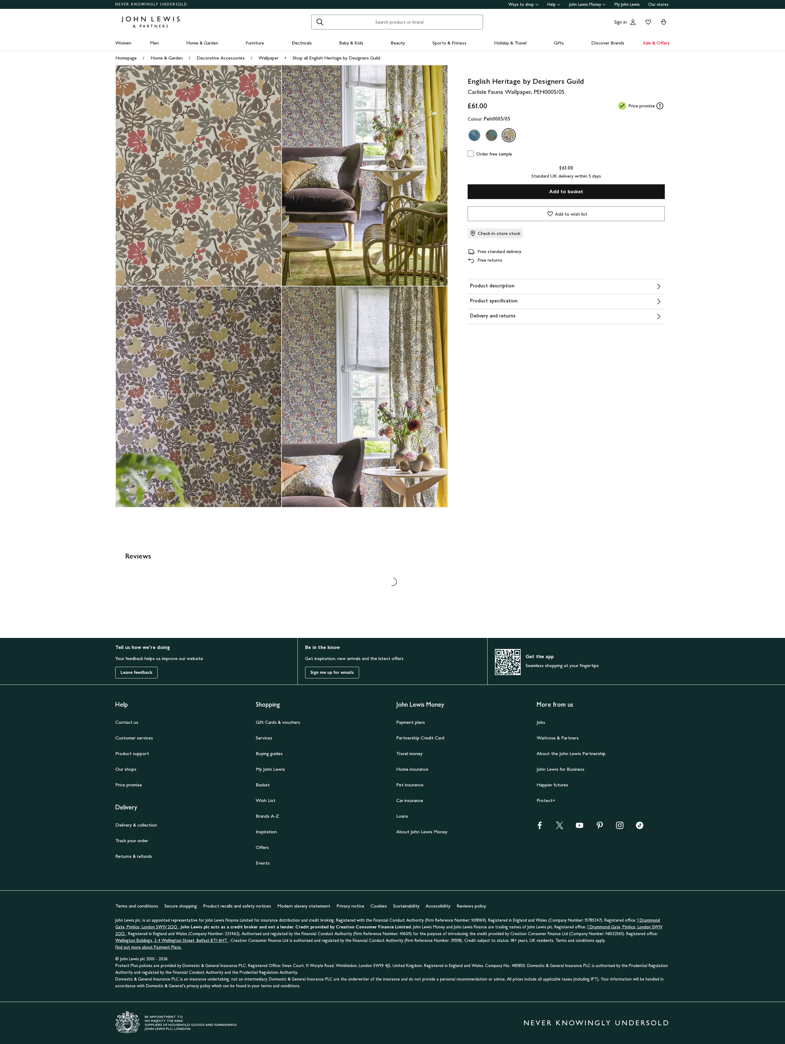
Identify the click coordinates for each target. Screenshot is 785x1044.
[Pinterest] (599, 827)
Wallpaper (268, 58)
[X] (559, 827)
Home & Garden (202, 43)
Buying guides (269, 753)
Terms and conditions (136, 906)
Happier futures (552, 785)
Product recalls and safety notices (237, 906)
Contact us (126, 722)
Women (123, 43)
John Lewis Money (585, 4)
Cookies (378, 906)
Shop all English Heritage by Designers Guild (336, 58)
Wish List (265, 800)
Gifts (559, 43)
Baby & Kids (351, 43)
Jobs (541, 722)
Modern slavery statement (303, 906)
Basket (263, 785)
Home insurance (412, 769)
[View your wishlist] (647, 22)
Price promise (128, 785)
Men (154, 43)
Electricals (302, 43)
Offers (262, 847)
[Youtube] (579, 827)
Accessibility (438, 906)
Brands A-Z (267, 816)
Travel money (409, 753)
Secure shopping (180, 906)
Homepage (126, 58)
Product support (132, 753)
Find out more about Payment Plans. (148, 947)
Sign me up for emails (332, 672)
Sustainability (406, 906)
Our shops (125, 769)
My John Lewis (627, 4)
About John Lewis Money (421, 832)
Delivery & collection (136, 825)
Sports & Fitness (449, 43)
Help (551, 4)
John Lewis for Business (560, 769)
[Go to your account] (633, 22)
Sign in (620, 22)
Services (264, 738)
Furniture (255, 43)
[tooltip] (660, 106)
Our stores (658, 4)
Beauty (398, 43)
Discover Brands (607, 43)
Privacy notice (350, 906)
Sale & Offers (656, 43)
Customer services (134, 738)
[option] (474, 135)
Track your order (131, 840)
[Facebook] (539, 827)
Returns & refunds (133, 856)
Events (263, 863)
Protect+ (546, 800)
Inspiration (266, 832)
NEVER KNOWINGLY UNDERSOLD (151, 4)
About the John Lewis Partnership (571, 753)
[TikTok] (639, 827)
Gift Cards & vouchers (278, 722)
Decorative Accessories (221, 58)
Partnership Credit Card (420, 738)
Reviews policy (471, 906)
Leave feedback (136, 672)
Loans (402, 816)
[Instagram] (619, 827)
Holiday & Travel (510, 43)
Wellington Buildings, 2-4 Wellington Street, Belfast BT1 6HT (171, 940)
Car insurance (409, 800)
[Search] (319, 22)
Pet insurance (409, 785)
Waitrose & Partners (558, 738)
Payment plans (410, 722)
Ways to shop (521, 4)
